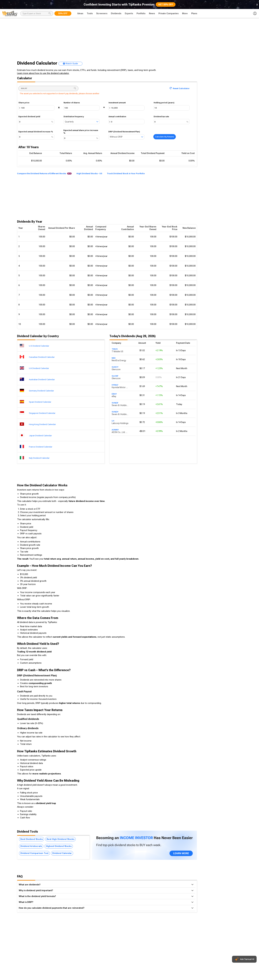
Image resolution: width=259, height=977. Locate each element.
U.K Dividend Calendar (39, 368)
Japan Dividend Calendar (40, 435)
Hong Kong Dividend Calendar (42, 424)
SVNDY (115, 412)
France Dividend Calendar (40, 447)
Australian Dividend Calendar (42, 379)
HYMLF (115, 385)
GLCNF (115, 376)
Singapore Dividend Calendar (42, 413)
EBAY (114, 394)
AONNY (115, 429)
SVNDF (115, 403)
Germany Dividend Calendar (41, 390)
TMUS (115, 349)
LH (113, 421)
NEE (114, 358)
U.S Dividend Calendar (39, 346)
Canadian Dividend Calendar (42, 357)
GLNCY (115, 367)
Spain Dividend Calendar (40, 402)
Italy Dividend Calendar (39, 458)
